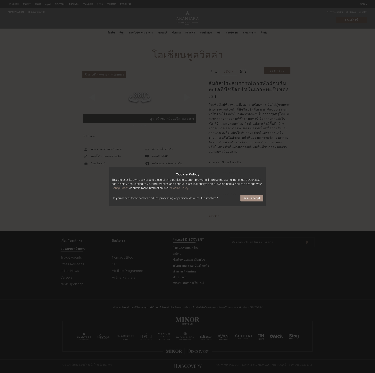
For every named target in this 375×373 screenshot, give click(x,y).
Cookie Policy (179, 188)
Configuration (120, 188)
